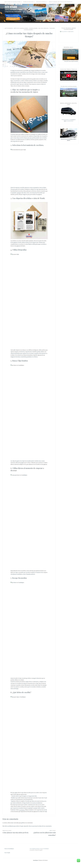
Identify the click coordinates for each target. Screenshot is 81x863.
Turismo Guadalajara (40, 12)
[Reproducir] (61, 79)
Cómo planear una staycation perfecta (60, 1)
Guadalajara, (22, 809)
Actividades (9, 28)
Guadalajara (33, 28)
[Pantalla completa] (75, 79)
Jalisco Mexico (43, 28)
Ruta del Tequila (39, 850)
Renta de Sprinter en (69, 119)
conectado (16, 822)
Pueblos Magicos (28, 1)
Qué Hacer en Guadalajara (13, 1)
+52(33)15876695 (70, 121)
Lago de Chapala (41, 1)
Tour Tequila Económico (34, 848)
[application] (68, 75)
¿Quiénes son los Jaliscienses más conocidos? (44, 833)
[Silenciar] (73, 79)
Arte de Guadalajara (21, 28)
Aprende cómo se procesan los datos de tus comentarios (38, 826)
